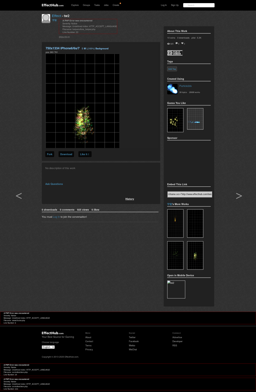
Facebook (134, 341)
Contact (89, 341)
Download (66, 154)
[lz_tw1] (175, 223)
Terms (88, 345)
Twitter (132, 337)
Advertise (177, 337)
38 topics (183, 92)
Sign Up (175, 5)
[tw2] (195, 255)
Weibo (132, 345)
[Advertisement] (184, 160)
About (88, 337)
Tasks (97, 5)
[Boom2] (175, 120)
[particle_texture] (195, 119)
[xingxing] (195, 223)
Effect (56, 15)
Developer (177, 341)
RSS (174, 345)
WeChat (133, 349)
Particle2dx (185, 86)
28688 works (194, 92)
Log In (164, 5)
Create (116, 5)
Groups (86, 5)
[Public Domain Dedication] (175, 54)
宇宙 (54, 20)
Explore (75, 5)
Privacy (89, 349)
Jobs (106, 5)
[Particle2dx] (172, 89)
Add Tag (172, 69)
